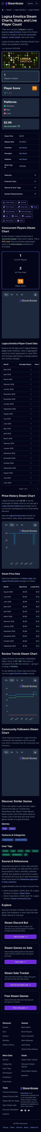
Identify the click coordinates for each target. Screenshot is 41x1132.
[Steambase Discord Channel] (22, 1110)
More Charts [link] (10, 221)
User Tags (7, 1068)
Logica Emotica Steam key (13, 506)
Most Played (26, 1032)
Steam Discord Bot (10, 1096)
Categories (7, 1064)
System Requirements (13, 194)
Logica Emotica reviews (18, 673)
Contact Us (34, 1127)
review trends (14, 37)
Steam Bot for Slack (11, 1101)
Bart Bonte (23, 148)
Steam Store (25, 893)
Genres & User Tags (12, 188)
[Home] (2, 10)
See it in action (19, 937)
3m (11, 294)
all (22, 294)
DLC (4, 1032)
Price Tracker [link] (10, 207)
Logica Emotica (20, 10)
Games (9, 10)
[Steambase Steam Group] (25, 1110)
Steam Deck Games (29, 1049)
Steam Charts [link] (10, 202)
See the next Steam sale (19, 985)
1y (17, 294)
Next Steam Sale (9, 1105)
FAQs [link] (21, 221)
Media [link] (16, 216)
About (26, 1127)
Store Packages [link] (26, 211)
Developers (7, 1073)
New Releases (27, 1040)
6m (12, 525)
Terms (12, 1127)
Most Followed (27, 1036)
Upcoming (25, 1045)
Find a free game (19, 1008)
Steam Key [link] (24, 207)
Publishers (7, 1077)
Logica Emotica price (17, 515)
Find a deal (19, 962)
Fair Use (19, 1127)
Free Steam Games (29, 1071)
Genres (5, 1060)
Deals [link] (35, 207)
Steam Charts (8, 1045)
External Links (10, 181)
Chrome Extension (10, 1092)
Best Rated (25, 1027)
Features (8, 175)
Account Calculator (11, 1109)
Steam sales (27, 578)
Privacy (5, 1127)
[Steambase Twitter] (29, 1110)
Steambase (25, 1093)
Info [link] (7, 216)
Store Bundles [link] (10, 211)
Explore (6, 1114)
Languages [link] (27, 216)
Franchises (7, 1081)
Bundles (6, 1040)
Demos (5, 1036)
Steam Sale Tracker (29, 1060)
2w (6, 294)
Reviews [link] (23, 202)
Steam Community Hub (21, 898)
